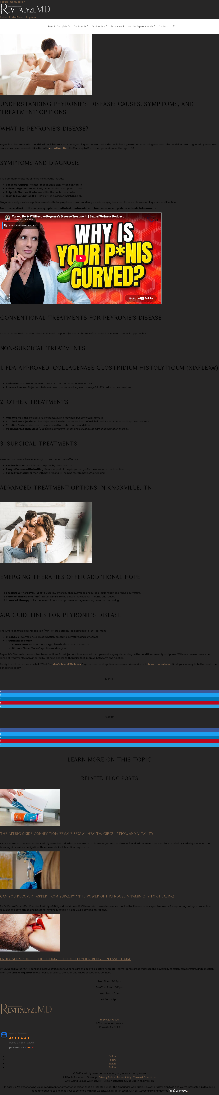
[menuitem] (59, 26)
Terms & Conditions (144, 1077)
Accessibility (124, 1077)
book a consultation (159, 664)
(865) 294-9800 (109, 1019)
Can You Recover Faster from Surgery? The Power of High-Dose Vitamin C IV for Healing (87, 896)
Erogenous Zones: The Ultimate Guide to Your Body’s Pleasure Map (65, 959)
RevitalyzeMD (18, 1033)
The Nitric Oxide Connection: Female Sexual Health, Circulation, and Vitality (76, 833)
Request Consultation (12, 2)
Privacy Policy (107, 1077)
